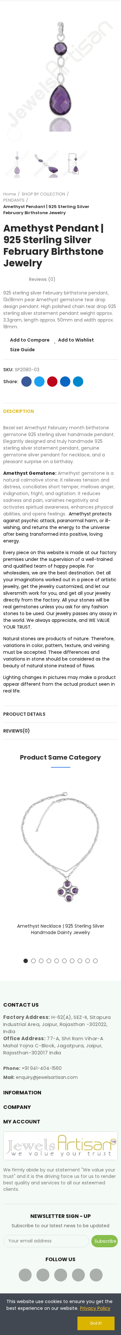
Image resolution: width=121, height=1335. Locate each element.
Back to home (105, 203)
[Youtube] (60, 1275)
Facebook (26, 381)
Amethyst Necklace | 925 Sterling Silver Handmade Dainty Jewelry (60, 929)
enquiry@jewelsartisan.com (47, 1077)
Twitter (39, 381)
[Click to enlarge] (14, 134)
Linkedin (65, 381)
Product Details (24, 714)
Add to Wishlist (76, 340)
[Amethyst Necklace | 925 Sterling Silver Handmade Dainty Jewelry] (60, 847)
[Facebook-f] (25, 1275)
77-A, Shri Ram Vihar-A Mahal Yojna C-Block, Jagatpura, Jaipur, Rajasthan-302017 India (53, 1045)
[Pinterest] (78, 1275)
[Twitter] (42, 1275)
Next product (113, 203)
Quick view (101, 813)
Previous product (97, 203)
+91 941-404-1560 (42, 1068)
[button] (9, 74)
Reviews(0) (16, 731)
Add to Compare (30, 340)
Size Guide (22, 349)
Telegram (78, 381)
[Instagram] (96, 1275)
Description (18, 411)
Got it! (96, 1323)
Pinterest (52, 381)
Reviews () (42, 279)
